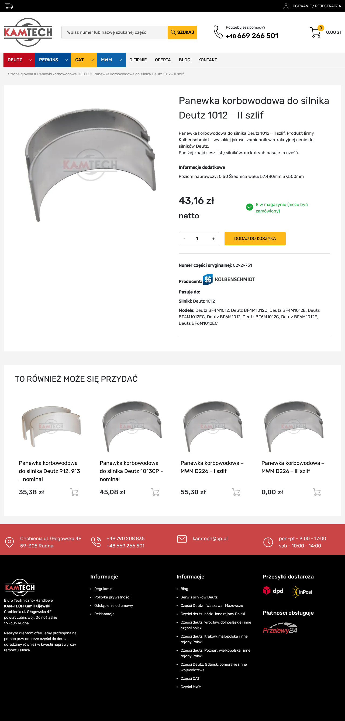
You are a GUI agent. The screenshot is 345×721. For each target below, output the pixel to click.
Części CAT (190, 678)
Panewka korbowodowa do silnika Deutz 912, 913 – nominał (49, 471)
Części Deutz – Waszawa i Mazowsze (212, 605)
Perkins (49, 60)
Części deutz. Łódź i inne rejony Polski (213, 614)
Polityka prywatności (112, 597)
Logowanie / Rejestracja (316, 6)
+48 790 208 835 (125, 538)
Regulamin (103, 589)
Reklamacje (104, 614)
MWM (107, 60)
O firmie (138, 59)
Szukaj (185, 32)
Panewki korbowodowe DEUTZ (63, 74)
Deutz (15, 60)
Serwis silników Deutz (199, 597)
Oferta (163, 59)
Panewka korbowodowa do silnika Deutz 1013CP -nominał (131, 471)
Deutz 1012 (204, 301)
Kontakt (207, 59)
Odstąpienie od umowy (113, 605)
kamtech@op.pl (210, 538)
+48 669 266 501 (125, 546)
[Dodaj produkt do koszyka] (74, 492)
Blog (184, 59)
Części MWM (191, 687)
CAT (80, 60)
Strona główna (20, 74)
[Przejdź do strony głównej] (28, 32)
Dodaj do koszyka (255, 238)
